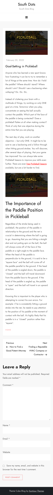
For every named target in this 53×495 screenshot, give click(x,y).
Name (6, 425)
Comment (8, 385)
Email (6, 438)
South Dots (26, 4)
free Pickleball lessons (36, 163)
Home (8, 330)
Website (6, 452)
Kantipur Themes (36, 491)
